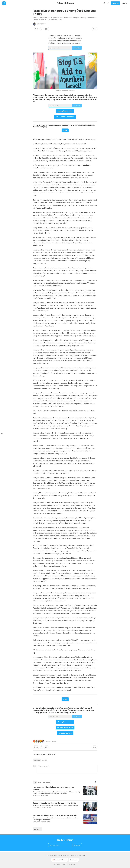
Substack (56, 864)
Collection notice (80, 855)
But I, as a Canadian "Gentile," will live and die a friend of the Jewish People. (56, 805)
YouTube (36, 127)
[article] (65, 792)
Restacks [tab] (44, 760)
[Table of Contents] (2, 434)
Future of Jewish (45, 821)
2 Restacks (53, 741)
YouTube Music (89, 125)
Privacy (67, 855)
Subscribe (115, 3)
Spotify (44, 127)
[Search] (104, 3)
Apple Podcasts (78, 125)
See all (36, 829)
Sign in (124, 3)
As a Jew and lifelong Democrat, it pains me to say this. (55, 815)
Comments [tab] (37, 760)
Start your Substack (60, 860)
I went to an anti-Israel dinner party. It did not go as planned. (53, 788)
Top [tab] (35, 782)
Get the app (73, 860)
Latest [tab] (39, 782)
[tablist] (40, 760)
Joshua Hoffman (41, 23)
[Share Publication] (108, 3)
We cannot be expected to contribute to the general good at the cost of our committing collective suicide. (55, 819)
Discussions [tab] (46, 782)
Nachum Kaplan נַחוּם (42, 795)
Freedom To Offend (45, 807)
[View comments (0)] (41, 29)
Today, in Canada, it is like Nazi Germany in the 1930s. (54, 803)
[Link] (30, 98)
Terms (72, 855)
